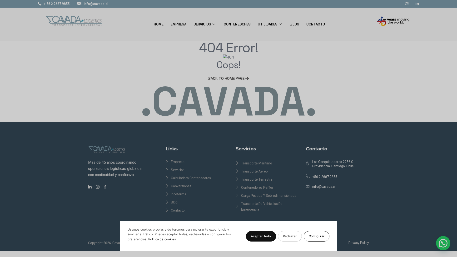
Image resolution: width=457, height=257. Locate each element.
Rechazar (290, 236)
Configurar (317, 236)
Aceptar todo (261, 236)
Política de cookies (162, 239)
